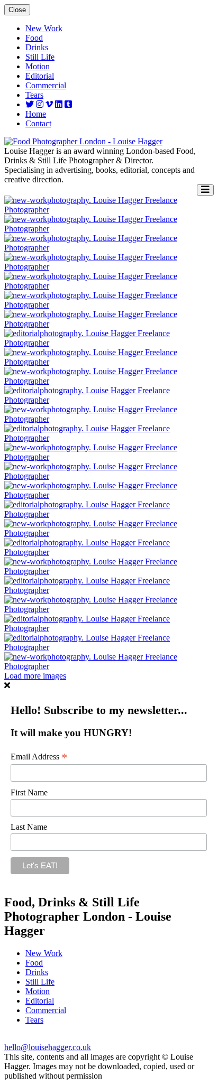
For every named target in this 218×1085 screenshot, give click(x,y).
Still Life (39, 56)
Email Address (39, 757)
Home (35, 113)
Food (34, 37)
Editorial (39, 75)
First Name (29, 792)
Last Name (29, 826)
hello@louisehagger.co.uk (47, 1047)
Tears (34, 94)
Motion (37, 66)
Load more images (35, 675)
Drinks (36, 47)
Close (17, 10)
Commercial (45, 85)
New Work (43, 28)
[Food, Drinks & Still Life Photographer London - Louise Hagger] (83, 141)
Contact (38, 123)
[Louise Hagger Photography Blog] (68, 104)
